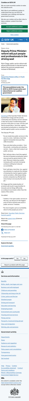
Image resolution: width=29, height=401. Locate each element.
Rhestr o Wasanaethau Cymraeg (11, 373)
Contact (20, 368)
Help (2, 366)
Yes (18, 258)
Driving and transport (8, 302)
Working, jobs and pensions (9, 327)
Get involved (5, 358)
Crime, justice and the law (9, 296)
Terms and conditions (8, 370)
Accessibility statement (8, 368)
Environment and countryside (10, 312)
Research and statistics (8, 346)
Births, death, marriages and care (11, 284)
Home (2, 44)
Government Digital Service (9, 375)
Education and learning (8, 306)
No (26, 258)
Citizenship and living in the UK (10, 293)
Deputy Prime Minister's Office (9, 77)
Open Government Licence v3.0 (11, 383)
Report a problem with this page (14, 265)
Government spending (12, 44)
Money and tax (5, 318)
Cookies (14, 366)
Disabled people (6, 299)
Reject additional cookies (14, 31)
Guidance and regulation (9, 343)
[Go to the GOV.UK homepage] (7, 39)
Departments (5, 337)
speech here (12, 218)
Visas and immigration (8, 324)
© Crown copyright (15, 397)
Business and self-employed (10, 287)
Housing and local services (9, 315)
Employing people (6, 309)
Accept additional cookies (14, 27)
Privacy (8, 366)
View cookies (14, 34)
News (3, 340)
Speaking (4, 116)
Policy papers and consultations (11, 349)
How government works (8, 355)
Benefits (3, 281)
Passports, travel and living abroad (12, 321)
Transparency (5, 352)
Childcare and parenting (8, 290)
